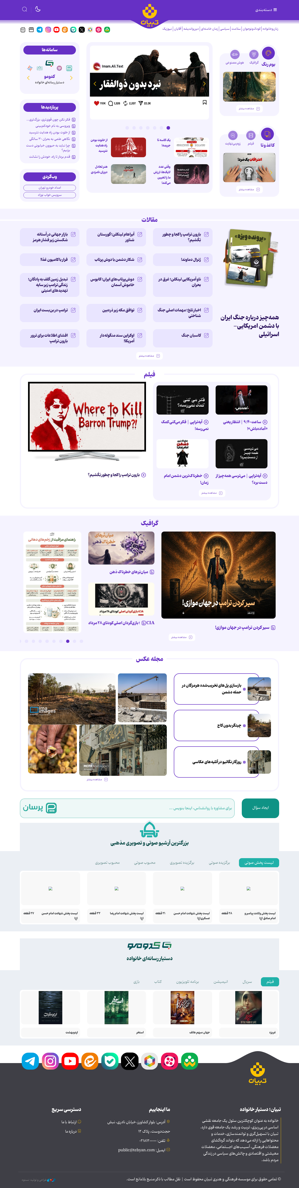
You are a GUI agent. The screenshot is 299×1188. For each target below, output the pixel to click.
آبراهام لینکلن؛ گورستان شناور (115, 237)
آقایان (177, 28)
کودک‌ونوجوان (251, 28)
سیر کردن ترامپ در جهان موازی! (242, 627)
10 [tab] (19, 641)
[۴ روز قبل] (242, 400)
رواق (49, 76)
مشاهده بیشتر (246, 109)
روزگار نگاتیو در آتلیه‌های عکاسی (216, 762)
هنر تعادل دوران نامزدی (99, 169)
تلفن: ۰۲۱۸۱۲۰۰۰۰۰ (152, 1141)
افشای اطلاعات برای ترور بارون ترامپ (49, 338)
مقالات (150, 220)
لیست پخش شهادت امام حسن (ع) (60, 916)
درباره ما (71, 1132)
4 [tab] (147, 127)
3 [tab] (154, 127)
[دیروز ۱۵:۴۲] (259, 689)
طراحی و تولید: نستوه (34, 1180)
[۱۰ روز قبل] (249, 87)
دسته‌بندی (264, 10)
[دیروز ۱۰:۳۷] (128, 174)
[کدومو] (59, 68)
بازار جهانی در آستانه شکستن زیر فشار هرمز (50, 237)
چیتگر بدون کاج (229, 725)
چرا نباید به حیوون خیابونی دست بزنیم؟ (48, 148)
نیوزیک (167, 28)
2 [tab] (161, 127)
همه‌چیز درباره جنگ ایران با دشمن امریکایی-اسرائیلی (250, 326)
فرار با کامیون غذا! (54, 259)
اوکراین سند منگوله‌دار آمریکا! (117, 338)
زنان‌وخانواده (270, 28)
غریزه (272, 1032)
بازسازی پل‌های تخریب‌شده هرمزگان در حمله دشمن (211, 689)
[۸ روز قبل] (121, 599)
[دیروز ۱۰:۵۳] (52, 749)
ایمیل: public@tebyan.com (141, 1150)
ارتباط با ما (69, 1122)
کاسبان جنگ (191, 335)
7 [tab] (127, 127)
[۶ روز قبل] (218, 575)
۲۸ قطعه (226, 913)
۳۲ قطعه (94, 913)
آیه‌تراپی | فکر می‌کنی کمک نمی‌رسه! (185, 425)
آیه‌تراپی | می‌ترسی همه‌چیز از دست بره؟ (241, 479)
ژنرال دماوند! (191, 259)
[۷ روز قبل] (121, 548)
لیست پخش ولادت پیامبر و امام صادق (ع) (260, 916)
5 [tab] (140, 127)
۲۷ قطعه (28, 913)
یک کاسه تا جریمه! (164, 143)
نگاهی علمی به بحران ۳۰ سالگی (49, 139)
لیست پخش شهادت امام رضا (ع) (127, 916)
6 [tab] (134, 127)
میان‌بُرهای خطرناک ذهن (129, 572)
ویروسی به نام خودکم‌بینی (53, 125)
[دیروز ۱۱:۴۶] (259, 762)
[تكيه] (30, 68)
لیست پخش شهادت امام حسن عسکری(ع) (192, 916)
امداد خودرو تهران (50, 187)
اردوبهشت (72, 1032)
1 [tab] (168, 127)
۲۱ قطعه (160, 913)
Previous (204, 83)
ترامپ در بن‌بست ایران (51, 310)
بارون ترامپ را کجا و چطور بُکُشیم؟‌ (182, 237)
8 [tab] (33, 641)
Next (94, 83)
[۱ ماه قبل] (249, 167)
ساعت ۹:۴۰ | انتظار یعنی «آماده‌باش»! (245, 425)
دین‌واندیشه (191, 28)
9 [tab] (26, 641)
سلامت (236, 28)
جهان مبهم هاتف (199, 1032)
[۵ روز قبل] (242, 453)
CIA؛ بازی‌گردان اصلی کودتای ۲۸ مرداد (121, 623)
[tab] (268, 58)
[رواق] (49, 63)
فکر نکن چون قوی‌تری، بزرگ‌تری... (48, 119)
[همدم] (69, 68)
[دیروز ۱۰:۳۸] (149, 83)
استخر (140, 1032)
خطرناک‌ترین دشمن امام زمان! (186, 479)
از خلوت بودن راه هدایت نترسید (99, 145)
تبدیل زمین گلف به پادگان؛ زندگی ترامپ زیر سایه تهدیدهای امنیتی (48, 285)
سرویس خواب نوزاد (50, 195)
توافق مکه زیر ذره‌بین (118, 310)
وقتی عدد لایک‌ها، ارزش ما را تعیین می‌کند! (162, 175)
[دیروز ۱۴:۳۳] (259, 725)
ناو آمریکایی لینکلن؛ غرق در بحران (180, 282)
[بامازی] (40, 68)
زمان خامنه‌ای (209, 28)
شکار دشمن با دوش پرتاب (114, 259)
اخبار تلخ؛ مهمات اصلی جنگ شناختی (179, 313)
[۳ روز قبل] (191, 147)
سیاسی (224, 28)
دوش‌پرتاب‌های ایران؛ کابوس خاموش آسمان (112, 282)
